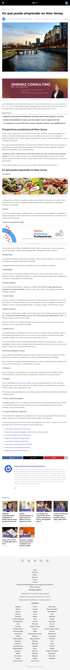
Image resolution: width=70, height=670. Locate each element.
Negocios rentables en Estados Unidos (17, 438)
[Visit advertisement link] (35, 88)
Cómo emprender (60, 510)
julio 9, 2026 (6, 546)
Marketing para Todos (35, 633)
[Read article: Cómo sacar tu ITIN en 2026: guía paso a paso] (10, 532)
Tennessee (52, 638)
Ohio (52, 614)
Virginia (52, 648)
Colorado (18, 626)
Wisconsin (52, 656)
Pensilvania (52, 621)
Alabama (18, 606)
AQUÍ (41, 425)
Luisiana (35, 629)
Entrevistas (18, 656)
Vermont (52, 646)
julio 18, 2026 (23, 523)
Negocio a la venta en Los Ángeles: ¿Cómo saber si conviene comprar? (27, 432)
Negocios (35, 656)
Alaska (18, 609)
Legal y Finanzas (35, 626)
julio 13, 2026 (57, 521)
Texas (52, 641)
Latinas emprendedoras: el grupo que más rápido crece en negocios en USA (31, 120)
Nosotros (35, 577)
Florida (35, 606)
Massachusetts (35, 638)
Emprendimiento (18, 648)
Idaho (35, 614)
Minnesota (35, 643)
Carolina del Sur (18, 621)
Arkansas (18, 614)
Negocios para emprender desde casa (17, 450)
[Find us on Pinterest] (35, 560)
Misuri (35, 648)
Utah (52, 643)
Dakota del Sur (18, 638)
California (18, 616)
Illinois (35, 616)
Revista (35, 575)
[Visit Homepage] (35, 3)
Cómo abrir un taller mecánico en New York (18, 444)
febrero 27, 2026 (39, 19)
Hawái (35, 611)
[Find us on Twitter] (29, 561)
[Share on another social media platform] (66, 457)
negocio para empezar (57, 106)
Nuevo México (52, 611)
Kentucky (35, 624)
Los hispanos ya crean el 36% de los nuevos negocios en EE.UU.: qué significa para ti (34, 123)
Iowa (35, 619)
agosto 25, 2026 (6, 523)
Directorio (35, 572)
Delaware (18, 641)
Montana (35, 651)
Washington (52, 653)
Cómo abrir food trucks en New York (16, 441)
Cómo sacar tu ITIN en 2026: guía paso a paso (9, 542)
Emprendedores (11, 9)
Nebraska (35, 653)
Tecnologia (52, 636)
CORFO (18, 636)
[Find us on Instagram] (41, 560)
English (18, 653)
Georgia (35, 609)
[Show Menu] (3, 2)
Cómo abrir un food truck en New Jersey (17, 429)
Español (18, 658)
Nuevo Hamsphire (52, 609)
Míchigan (35, 641)
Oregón (52, 619)
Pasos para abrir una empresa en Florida (17, 447)
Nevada (35, 658)
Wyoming (52, 658)
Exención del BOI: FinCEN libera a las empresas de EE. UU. (35, 600)
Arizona (18, 611)
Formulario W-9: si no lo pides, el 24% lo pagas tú (35, 593)
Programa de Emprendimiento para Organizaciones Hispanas (35, 584)
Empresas (18, 651)
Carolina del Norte (18, 619)
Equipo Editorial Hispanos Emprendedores (20, 19)
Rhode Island (52, 633)
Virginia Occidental (52, 651)
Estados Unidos (8, 510)
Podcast (35, 582)
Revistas (52, 631)
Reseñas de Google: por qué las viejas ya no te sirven (35, 596)
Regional (52, 626)
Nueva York (52, 606)
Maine (35, 631)
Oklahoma (52, 616)
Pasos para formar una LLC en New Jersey (18, 435)
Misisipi (35, 646)
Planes (35, 579)
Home (3, 9)
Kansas (35, 621)
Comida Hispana (18, 629)
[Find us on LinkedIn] (47, 560)
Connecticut (18, 633)
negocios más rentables (24, 383)
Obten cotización (35, 587)
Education (18, 643)
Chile (18, 624)
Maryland (35, 636)
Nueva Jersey (35, 661)
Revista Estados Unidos (52, 629)
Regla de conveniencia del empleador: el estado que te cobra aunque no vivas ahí (33, 116)
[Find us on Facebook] (22, 560)
